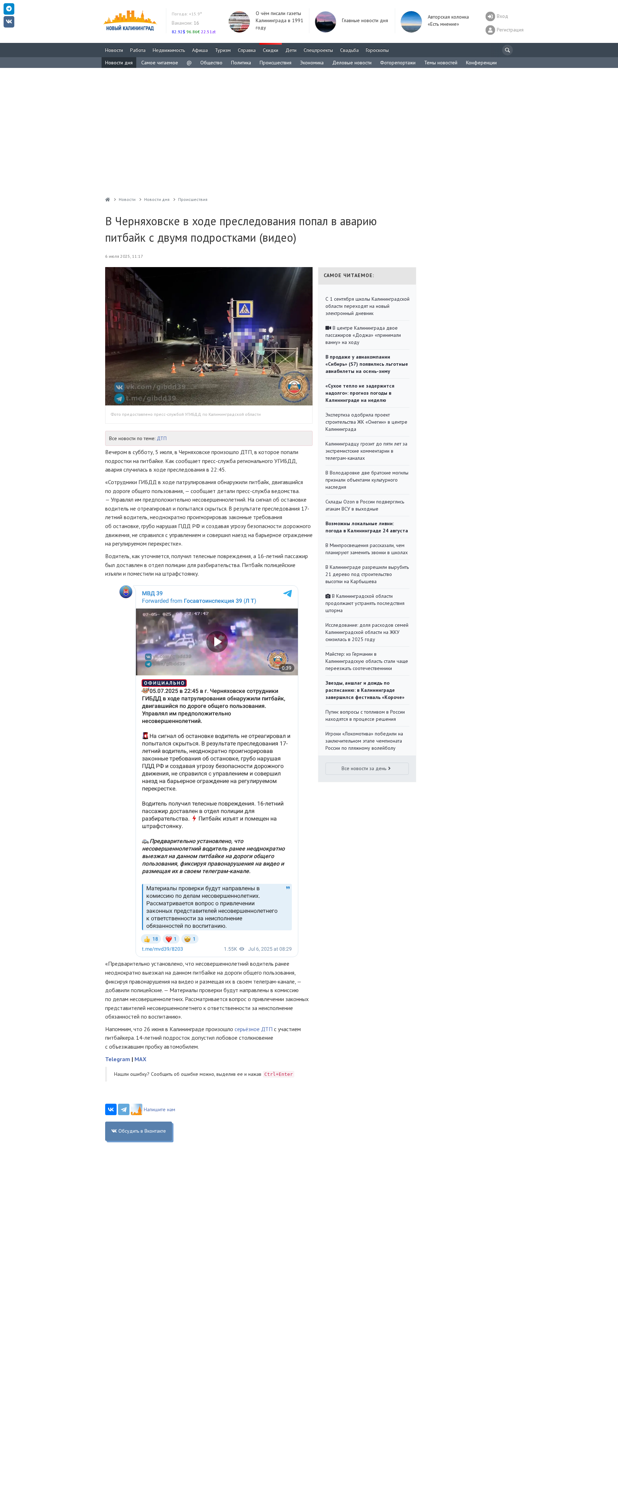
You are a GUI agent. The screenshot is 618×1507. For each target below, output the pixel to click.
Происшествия (275, 62)
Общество (211, 62)
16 (185, 23)
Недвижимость (169, 50)
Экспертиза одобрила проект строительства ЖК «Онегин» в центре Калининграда (366, 422)
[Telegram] (123, 1109)
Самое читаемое (159, 62)
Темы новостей (440, 62)
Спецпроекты (318, 50)
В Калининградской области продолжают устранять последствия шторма (364, 603)
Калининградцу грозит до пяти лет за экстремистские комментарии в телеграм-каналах (366, 450)
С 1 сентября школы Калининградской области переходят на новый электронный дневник (367, 306)
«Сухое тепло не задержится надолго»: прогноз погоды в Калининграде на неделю (359, 393)
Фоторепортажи (398, 62)
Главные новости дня (365, 20)
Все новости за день (364, 768)
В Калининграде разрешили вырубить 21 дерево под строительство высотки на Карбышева (367, 574)
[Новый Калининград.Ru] (107, 199)
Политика (241, 62)
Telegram (117, 1059)
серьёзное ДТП (254, 1029)
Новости (114, 50)
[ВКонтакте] (111, 1109)
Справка (247, 50)
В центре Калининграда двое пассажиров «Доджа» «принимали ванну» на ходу (363, 335)
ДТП (162, 438)
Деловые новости (352, 62)
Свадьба (349, 50)
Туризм (223, 50)
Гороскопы (377, 50)
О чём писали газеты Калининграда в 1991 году (279, 20)
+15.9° (187, 13)
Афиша (200, 50)
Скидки (270, 50)
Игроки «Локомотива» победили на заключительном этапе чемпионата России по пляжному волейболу (364, 740)
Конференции (481, 62)
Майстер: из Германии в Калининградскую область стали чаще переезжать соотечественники (366, 661)
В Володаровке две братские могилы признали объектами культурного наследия (366, 479)
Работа (138, 50)
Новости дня (119, 62)
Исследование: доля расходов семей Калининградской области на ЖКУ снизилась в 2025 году (366, 632)
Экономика (312, 62)
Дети (290, 50)
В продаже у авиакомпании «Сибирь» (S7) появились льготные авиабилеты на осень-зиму (366, 364)
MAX (140, 1059)
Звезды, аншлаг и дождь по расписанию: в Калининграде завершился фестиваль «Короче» (364, 690)
